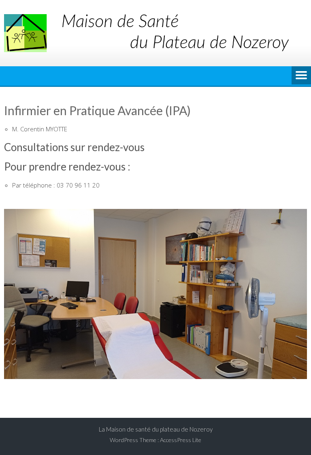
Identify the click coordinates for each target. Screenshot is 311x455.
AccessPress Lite (180, 439)
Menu (301, 76)
